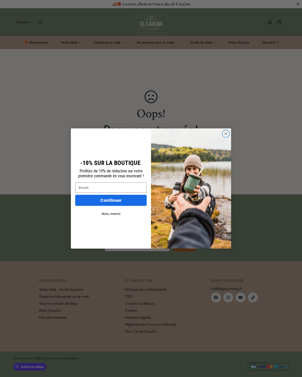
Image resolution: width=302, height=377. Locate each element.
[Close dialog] (225, 133)
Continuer (111, 200)
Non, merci (111, 213)
